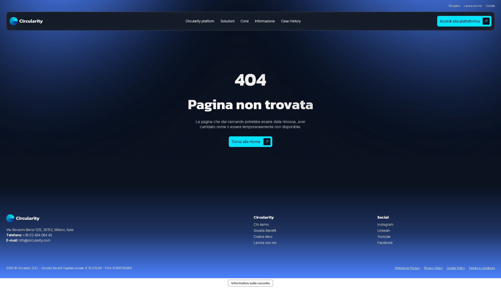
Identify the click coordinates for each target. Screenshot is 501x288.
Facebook (385, 243)
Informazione (265, 21)
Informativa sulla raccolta (250, 283)
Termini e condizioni (482, 268)
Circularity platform (200, 21)
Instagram (385, 224)
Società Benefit (265, 230)
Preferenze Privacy (407, 268)
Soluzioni (227, 21)
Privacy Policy (433, 268)
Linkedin (383, 230)
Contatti (490, 5)
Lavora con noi (473, 5)
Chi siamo (454, 5)
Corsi (245, 21)
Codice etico (263, 237)
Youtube (383, 237)
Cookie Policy (456, 268)
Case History (291, 21)
